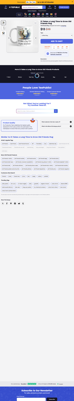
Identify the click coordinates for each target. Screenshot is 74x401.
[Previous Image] (9, 38)
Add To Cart (57, 41)
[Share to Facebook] (7, 203)
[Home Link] (14, 7)
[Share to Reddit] (19, 203)
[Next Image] (35, 38)
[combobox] (32, 7)
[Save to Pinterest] (15, 203)
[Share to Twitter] (3, 203)
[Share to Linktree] (11, 203)
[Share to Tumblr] (23, 203)
